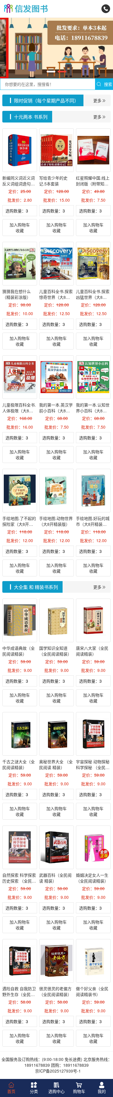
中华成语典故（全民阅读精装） (18, 651)
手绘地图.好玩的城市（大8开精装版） (93, 521)
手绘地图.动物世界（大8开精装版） (56, 521)
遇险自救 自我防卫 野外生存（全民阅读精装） (19, 994)
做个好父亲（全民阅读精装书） (92, 991)
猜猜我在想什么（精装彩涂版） (16, 294)
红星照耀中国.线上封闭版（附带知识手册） (93, 183)
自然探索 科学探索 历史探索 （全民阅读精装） (19, 881)
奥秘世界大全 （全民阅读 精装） (56, 764)
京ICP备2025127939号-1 (58, 1071)
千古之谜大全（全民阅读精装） (18, 764)
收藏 (20, 230)
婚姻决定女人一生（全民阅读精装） (92, 878)
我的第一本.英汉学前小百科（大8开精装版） (56, 410)
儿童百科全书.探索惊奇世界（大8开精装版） (56, 297)
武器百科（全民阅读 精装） (55, 878)
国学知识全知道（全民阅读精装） (55, 651)
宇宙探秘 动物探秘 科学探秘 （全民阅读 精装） (93, 767)
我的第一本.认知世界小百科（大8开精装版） (93, 410)
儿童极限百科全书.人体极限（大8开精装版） (19, 410)
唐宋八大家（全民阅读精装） (92, 651)
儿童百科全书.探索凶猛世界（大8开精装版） (93, 297)
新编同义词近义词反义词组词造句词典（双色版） (18, 183)
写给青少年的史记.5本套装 (53, 181)
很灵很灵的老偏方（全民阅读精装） (55, 991)
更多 (97, 100)
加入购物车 (20, 225)
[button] (51, 71)
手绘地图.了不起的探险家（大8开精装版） (19, 524)
